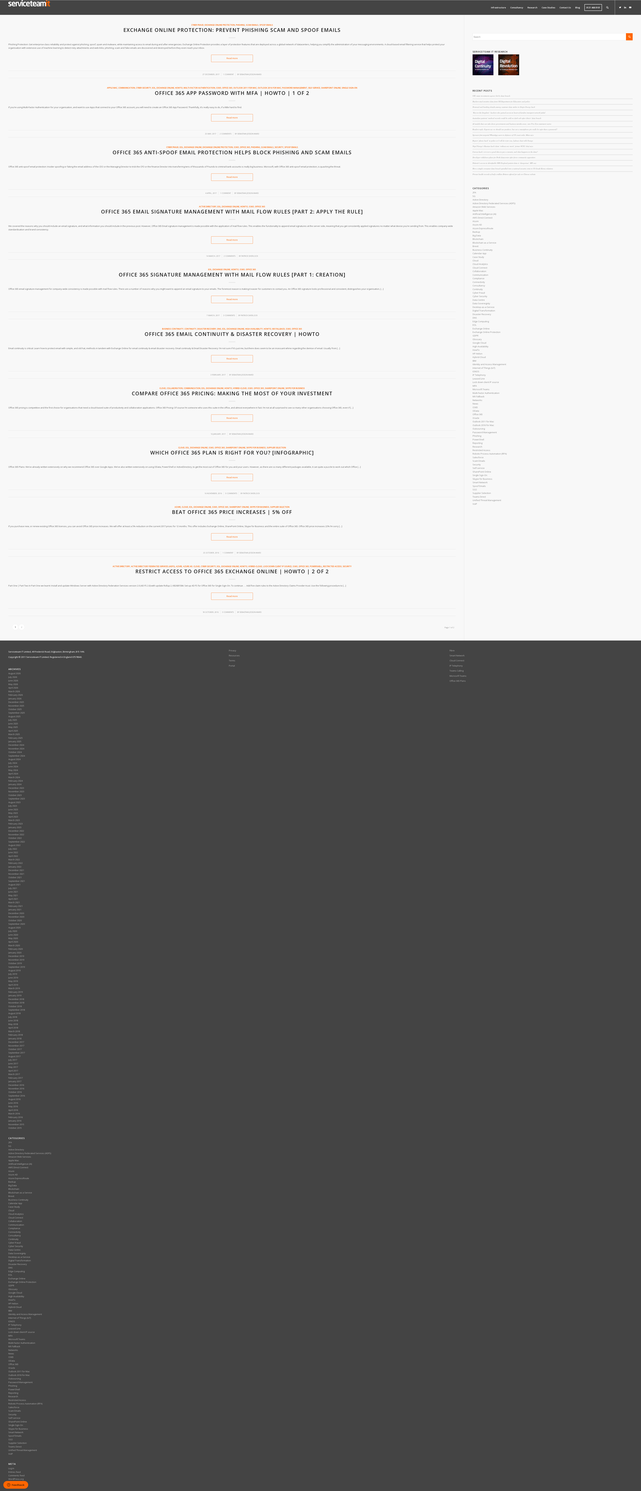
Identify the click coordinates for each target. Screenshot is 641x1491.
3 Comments (229, 315)
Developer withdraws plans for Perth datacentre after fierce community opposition (504, 157)
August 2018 (14, 1013)
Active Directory (207, 206)
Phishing (240, 25)
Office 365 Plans (458, 680)
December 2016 (16, 1085)
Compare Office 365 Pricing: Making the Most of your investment (232, 393)
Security (279, 147)
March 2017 (14, 1074)
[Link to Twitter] (620, 7)
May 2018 (13, 1024)
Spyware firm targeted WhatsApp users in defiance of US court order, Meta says (503, 135)
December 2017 (16, 1041)
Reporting (477, 443)
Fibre (452, 650)
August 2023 (14, 802)
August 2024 (14, 759)
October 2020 (15, 920)
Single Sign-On (349, 87)
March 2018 (14, 1031)
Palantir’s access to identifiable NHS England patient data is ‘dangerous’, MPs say (504, 163)
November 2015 (16, 1124)
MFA (475, 385)
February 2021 (15, 906)
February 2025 (15, 737)
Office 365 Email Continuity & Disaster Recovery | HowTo (232, 334)
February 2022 (15, 863)
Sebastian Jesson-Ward (251, 74)
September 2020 (16, 923)
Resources (234, 655)
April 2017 (13, 1070)
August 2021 (14, 884)
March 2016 (14, 1113)
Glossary (477, 339)
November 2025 (16, 705)
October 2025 (15, 709)
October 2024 (15, 752)
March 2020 (14, 945)
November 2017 (16, 1045)
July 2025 (12, 719)
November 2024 (16, 748)
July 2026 (12, 677)
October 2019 (15, 963)
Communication (126, 87)
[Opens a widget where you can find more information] (15, 1485)
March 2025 (14, 734)
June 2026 (13, 680)
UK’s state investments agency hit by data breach (491, 96)
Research (477, 446)
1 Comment (228, 74)
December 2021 (16, 870)
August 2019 (14, 970)
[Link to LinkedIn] (625, 7)
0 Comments (231, 493)
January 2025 (14, 741)
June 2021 (13, 891)
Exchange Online (165, 87)
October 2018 (15, 1006)
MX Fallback (278, 328)
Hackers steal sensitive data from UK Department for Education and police (501, 101)
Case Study (478, 257)
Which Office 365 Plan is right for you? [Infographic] (232, 452)
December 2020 (16, 913)
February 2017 (15, 1077)
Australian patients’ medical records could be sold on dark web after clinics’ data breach (507, 118)
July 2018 (12, 1016)
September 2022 (16, 841)
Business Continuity (172, 328)
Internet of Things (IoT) (484, 367)
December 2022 (16, 830)
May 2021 (13, 895)
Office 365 (227, 87)
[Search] (607, 7)
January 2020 (14, 952)
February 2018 (15, 1034)
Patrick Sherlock (249, 256)
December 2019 (16, 956)
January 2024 (14, 784)
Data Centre (479, 299)
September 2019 (16, 966)
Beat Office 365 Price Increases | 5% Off (232, 512)
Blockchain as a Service (484, 242)
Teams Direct (479, 496)
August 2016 (14, 1099)
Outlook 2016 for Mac (269, 87)
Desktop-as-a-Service (483, 307)
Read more (232, 58)
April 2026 (13, 687)
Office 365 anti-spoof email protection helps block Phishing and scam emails (232, 152)
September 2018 (16, 1009)
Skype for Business (295, 388)
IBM (474, 360)
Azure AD (187, 566)
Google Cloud (479, 342)
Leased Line (479, 378)
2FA (474, 192)
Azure (178, 507)
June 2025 (13, 723)
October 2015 (15, 1127)
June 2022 (13, 852)
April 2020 (13, 941)
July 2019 (12, 973)
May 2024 (13, 770)
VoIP (475, 503)
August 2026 (14, 673)
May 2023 (13, 812)
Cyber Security (143, 87)
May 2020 (13, 938)
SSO (475, 489)
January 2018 (14, 1038)
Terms (232, 660)
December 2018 (16, 999)
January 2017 (14, 1081)
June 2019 (13, 977)
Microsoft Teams (481, 389)
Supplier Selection (276, 447)
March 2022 (14, 859)
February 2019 (15, 991)
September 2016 (16, 1095)
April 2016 (13, 1110)
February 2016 (15, 1117)
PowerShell (316, 566)
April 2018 (13, 1027)
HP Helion (477, 353)
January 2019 (14, 995)
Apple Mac (112, 87)
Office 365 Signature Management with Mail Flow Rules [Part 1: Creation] (232, 274)
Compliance (478, 278)
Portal (232, 665)
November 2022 (16, 834)
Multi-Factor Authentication (199, 87)
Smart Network (480, 482)
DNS (219, 328)
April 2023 (13, 816)
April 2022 (13, 856)
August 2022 (14, 845)
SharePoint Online (331, 87)
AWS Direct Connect (482, 217)
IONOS (476, 371)
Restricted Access (332, 566)
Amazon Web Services (484, 206)
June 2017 (13, 1063)
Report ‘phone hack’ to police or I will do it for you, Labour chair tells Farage (503, 140)
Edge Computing (481, 321)
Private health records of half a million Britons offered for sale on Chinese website (504, 174)
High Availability (254, 328)
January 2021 (14, 909)
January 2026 (14, 698)
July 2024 (12, 762)
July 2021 (12, 888)
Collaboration (175, 388)
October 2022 (15, 837)
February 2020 (15, 948)
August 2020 (14, 927)
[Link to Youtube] (630, 7)
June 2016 (13, 1102)
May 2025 (13, 727)
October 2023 (15, 795)
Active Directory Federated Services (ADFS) (153, 566)
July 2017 (12, 1059)
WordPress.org (16, 1478)
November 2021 (16, 873)
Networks (477, 400)
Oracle (476, 417)
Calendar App (479, 253)
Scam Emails (252, 25)
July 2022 (12, 848)
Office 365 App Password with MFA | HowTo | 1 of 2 (232, 93)
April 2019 (13, 984)
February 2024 (15, 780)
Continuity (190, 328)
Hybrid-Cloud (240, 388)
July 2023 (12, 805)
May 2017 (13, 1067)
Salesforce (478, 457)
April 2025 (13, 730)
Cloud (162, 388)
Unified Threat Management (487, 500)
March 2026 (14, 691)
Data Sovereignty (481, 303)
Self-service (314, 87)
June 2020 (13, 934)
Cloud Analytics (480, 264)
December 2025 (16, 702)
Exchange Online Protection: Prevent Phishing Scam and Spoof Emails (232, 30)
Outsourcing (479, 428)
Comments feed (16, 1475)
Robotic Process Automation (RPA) (490, 453)
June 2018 (13, 1020)
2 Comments (225, 134)
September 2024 (16, 755)
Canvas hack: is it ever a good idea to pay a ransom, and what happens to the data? (505, 152)
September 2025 (16, 712)
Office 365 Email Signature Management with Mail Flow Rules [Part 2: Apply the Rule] (232, 211)
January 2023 (14, 827)
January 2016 (14, 1120)
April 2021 (13, 898)
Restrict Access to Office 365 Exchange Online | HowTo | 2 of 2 (232, 571)
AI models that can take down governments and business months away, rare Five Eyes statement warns (512, 124)
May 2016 (13, 1106)
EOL (154, 87)
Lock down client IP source (277, 566)
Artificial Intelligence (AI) (484, 214)
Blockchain (478, 239)
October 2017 (15, 1049)
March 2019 (14, 988)
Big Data (477, 235)
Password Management (294, 87)
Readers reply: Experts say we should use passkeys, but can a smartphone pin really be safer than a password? (515, 129)
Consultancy (479, 285)
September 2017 (16, 1052)
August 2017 (14, 1056)
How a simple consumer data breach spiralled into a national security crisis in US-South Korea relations (513, 168)
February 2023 (15, 823)
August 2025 (14, 716)
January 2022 (14, 866)
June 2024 (13, 766)
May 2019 (13, 981)
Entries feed (14, 1471)
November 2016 (16, 1088)
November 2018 (16, 1002)
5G (474, 196)
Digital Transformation (484, 310)
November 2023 (16, 791)
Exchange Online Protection (220, 25)
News (475, 403)
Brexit (475, 246)
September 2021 (16, 881)
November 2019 (16, 959)
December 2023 (16, 787)
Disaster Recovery (206, 328)
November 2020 (16, 916)
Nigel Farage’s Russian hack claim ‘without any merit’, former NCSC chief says (503, 146)
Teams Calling (457, 670)
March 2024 (14, 777)
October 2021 (15, 877)
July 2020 (12, 931)
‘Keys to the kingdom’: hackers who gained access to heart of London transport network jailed (509, 112)
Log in (11, 1468)
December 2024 (16, 744)
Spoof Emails (266, 25)
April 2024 (13, 773)
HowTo (179, 87)
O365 (218, 87)
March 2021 (14, 902)
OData (476, 410)
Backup (476, 231)
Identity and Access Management (489, 364)
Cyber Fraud (197, 25)
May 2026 (13, 684)
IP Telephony (479, 374)
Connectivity (479, 282)
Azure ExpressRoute (483, 228)
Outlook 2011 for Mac (245, 87)
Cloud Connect (480, 267)
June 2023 (13, 809)
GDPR (475, 335)
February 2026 (15, 694)
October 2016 (15, 1092)
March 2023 (14, 820)
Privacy (232, 650)
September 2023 (16, 798)
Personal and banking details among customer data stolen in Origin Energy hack (504, 107)
